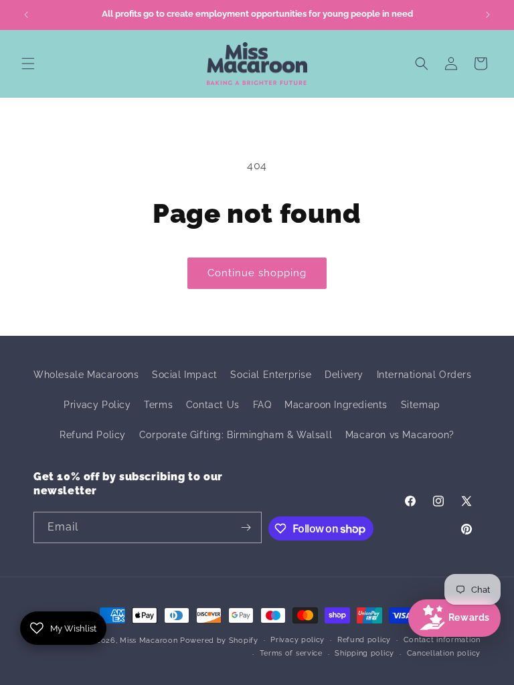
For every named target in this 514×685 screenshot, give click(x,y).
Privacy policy (297, 639)
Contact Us (213, 404)
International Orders (424, 374)
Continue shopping (257, 273)
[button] (28, 63)
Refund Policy (93, 434)
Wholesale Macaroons (86, 374)
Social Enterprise (270, 374)
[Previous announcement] (26, 14)
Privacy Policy (97, 404)
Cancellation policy (444, 653)
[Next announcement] (488, 14)
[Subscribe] (246, 527)
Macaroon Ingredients (336, 404)
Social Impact (185, 374)
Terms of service (291, 653)
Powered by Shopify (219, 640)
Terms (158, 404)
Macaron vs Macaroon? (399, 434)
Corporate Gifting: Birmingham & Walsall (235, 434)
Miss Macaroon (148, 640)
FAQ (262, 404)
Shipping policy (364, 653)
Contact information (442, 639)
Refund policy (364, 639)
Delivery (344, 374)
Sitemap (420, 404)
